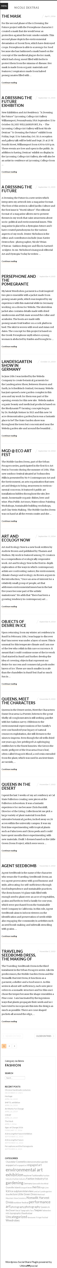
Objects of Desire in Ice (14, 623)
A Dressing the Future (17, 189)
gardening (14, 1182)
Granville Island (13, 1187)
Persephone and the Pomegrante (19, 1146)
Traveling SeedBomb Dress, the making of (19, 955)
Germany (28, 1183)
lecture (13, 1194)
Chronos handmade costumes (18, 1090)
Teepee (38, 1210)
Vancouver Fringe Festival (37, 1217)
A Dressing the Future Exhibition (18, 1133)
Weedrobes (13, 1220)
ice (8, 1191)
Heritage (8, 1096)
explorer (28, 1175)
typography (15, 1213)
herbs (37, 1187)
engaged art (11, 1165)
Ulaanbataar (26, 1213)
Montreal (41, 1194)
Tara (32, 1210)
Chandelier (11, 1162)
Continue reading (9, 82)
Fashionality (37, 1175)
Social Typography (23, 1210)
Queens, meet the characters (18, 701)
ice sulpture (16, 1191)
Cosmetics (21, 1161)
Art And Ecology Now (16, 538)
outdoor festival (21, 1202)
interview (28, 1191)
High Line (45, 1187)
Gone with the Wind (40, 1183)
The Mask (11, 16)
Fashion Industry (19, 1179)
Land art (36, 1191)
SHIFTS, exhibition (12, 1102)
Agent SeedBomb (19, 865)
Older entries (43, 1036)
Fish (46, 1178)
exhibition (14, 1174)
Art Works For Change (14, 1108)
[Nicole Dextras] (28, 8)
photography (17, 1207)
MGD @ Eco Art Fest (17, 452)
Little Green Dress (27, 1194)
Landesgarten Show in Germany (17, 365)
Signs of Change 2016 (14, 1127)
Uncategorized (16, 1217)
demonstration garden (37, 1162)
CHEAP (8, 1115)
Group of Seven (26, 1187)
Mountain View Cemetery (16, 1198)
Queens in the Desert (16, 786)
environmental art (24, 1169)
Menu (4, 6)
